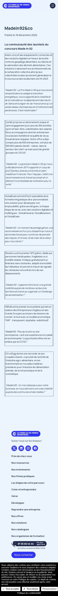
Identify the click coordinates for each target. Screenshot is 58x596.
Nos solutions (19, 522)
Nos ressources (20, 462)
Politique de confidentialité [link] (29, 593)
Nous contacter (23, 554)
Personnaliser (49, 589)
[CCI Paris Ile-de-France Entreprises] (17, 5)
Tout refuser (32, 589)
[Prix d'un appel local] (29, 545)
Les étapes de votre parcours (27, 482)
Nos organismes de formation (27, 536)
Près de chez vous (21, 456)
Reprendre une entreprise (25, 509)
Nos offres (17, 516)
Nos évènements (20, 469)
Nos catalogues (20, 529)
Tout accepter (12, 589)
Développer (17, 502)
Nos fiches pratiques (22, 476)
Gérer (14, 496)
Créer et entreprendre (23, 489)
